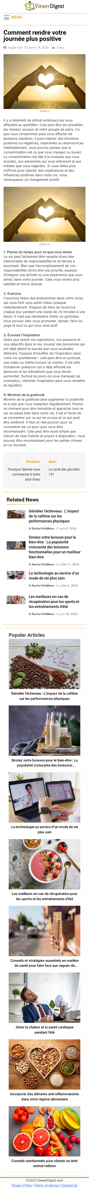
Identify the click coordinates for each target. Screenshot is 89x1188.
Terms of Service (47, 1185)
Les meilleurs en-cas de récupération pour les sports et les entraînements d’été (54, 602)
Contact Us (69, 1185)
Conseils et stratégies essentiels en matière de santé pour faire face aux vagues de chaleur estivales (44, 966)
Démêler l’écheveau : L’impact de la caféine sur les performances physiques (54, 516)
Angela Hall (15, 47)
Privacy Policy (22, 1185)
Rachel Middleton (43, 528)
